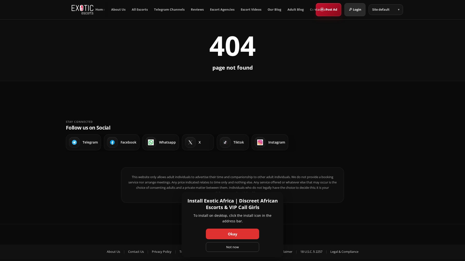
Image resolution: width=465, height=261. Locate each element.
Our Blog (274, 9)
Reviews (197, 9)
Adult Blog (295, 9)
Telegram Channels (169, 9)
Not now (232, 247)
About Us (118, 9)
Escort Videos (251, 9)
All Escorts (140, 9)
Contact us (318, 9)
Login (357, 9)
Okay (232, 234)
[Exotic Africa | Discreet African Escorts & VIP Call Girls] (82, 9)
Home (100, 9)
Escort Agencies (222, 9)
